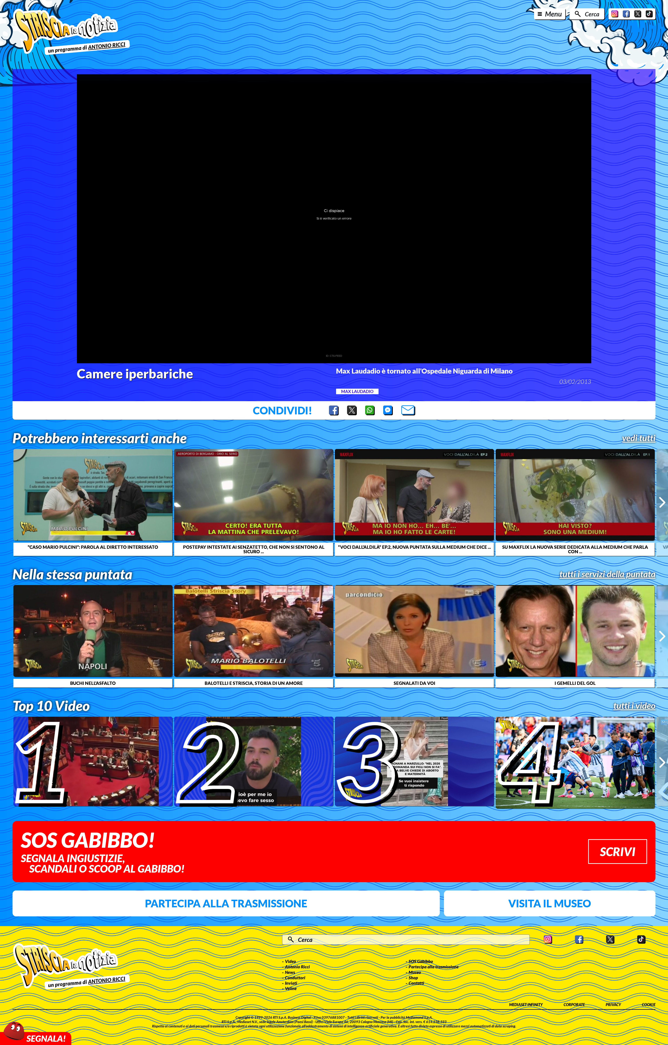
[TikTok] (649, 13)
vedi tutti (638, 438)
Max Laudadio (357, 391)
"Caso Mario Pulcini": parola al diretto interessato (93, 547)
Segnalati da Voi (414, 683)
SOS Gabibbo (421, 961)
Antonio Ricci (297, 966)
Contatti (416, 983)
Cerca (592, 14)
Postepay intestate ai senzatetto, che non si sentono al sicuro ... (253, 549)
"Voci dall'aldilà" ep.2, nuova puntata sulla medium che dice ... (414, 547)
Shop (413, 977)
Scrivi (617, 851)
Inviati (291, 983)
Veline (291, 988)
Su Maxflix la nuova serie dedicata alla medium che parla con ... (575, 549)
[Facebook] (626, 13)
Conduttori (295, 977)
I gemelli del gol (575, 683)
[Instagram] (614, 13)
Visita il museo (549, 903)
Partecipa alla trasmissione (226, 903)
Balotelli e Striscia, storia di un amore (254, 683)
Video (290, 961)
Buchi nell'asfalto (93, 683)
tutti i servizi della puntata (607, 574)
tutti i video (634, 705)
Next (662, 502)
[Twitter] (637, 13)
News (290, 972)
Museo (415, 972)
